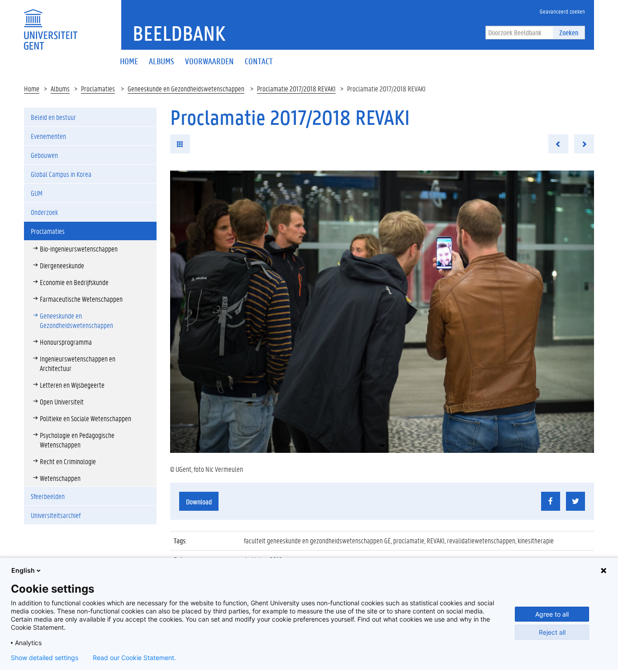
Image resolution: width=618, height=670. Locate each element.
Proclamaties (98, 88)
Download (199, 501)
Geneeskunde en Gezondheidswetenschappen (186, 88)
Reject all (552, 632)
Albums (60, 88)
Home (31, 88)
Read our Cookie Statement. (134, 657)
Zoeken (568, 32)
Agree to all (552, 614)
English (23, 570)
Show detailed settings (44, 657)
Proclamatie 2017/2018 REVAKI (296, 88)
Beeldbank (179, 33)
